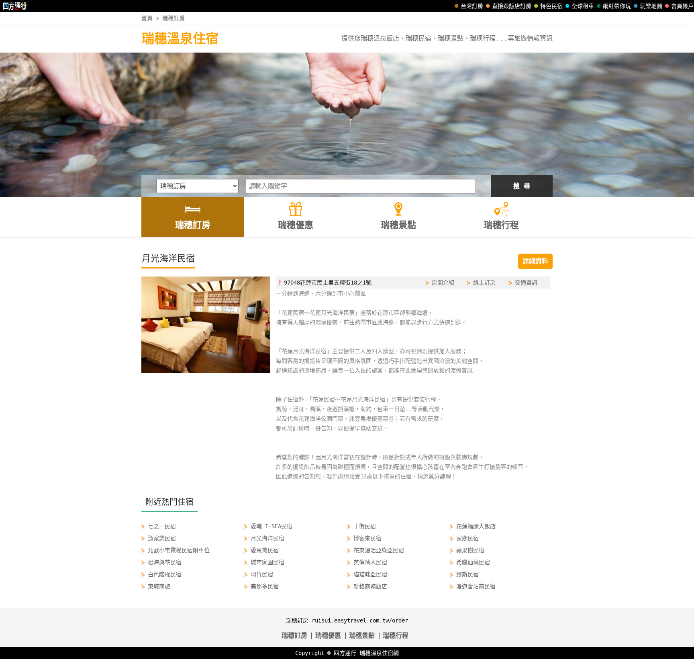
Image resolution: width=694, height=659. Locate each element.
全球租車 (583, 6)
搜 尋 (521, 186)
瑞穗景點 (362, 635)
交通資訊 (526, 282)
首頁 (147, 18)
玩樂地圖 (651, 6)
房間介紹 (443, 282)
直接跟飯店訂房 (511, 6)
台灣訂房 (472, 6)
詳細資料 (535, 261)
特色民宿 (551, 6)
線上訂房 (484, 282)
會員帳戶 (682, 6)
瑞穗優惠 (328, 635)
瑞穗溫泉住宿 (179, 38)
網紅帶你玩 (617, 6)
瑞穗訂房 (173, 18)
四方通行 (345, 653)
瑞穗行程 (395, 635)
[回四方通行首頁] (15, 6)
